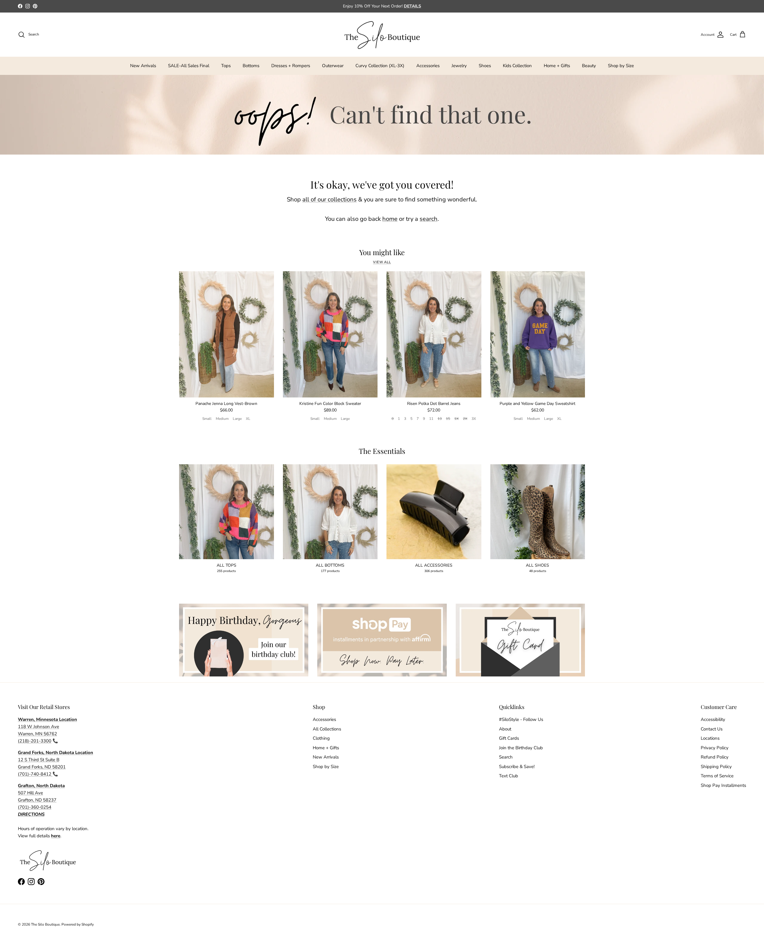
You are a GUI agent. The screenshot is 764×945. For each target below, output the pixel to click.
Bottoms (251, 66)
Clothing (321, 738)
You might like (382, 252)
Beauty (589, 66)
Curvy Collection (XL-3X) (379, 66)
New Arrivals (143, 66)
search (429, 219)
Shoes (485, 66)
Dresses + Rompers (290, 66)
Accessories (428, 66)
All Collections (327, 729)
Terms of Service (717, 776)
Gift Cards (509, 738)
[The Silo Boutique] (382, 35)
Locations (710, 738)
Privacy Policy (714, 748)
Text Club (508, 776)
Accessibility (713, 719)
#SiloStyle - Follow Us (521, 719)
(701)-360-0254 (34, 807)
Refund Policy (714, 757)
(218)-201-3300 (34, 741)
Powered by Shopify (77, 924)
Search (506, 757)
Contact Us (712, 729)
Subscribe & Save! (517, 767)
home (390, 219)
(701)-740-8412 (35, 774)
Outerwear (333, 66)
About (505, 729)
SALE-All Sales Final (188, 66)
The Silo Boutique (45, 924)
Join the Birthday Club (521, 748)
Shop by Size (621, 66)
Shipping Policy (716, 767)
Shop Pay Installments (723, 785)
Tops (226, 66)
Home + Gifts (557, 66)
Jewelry (459, 66)
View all (382, 262)
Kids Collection (517, 66)
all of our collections (329, 199)
